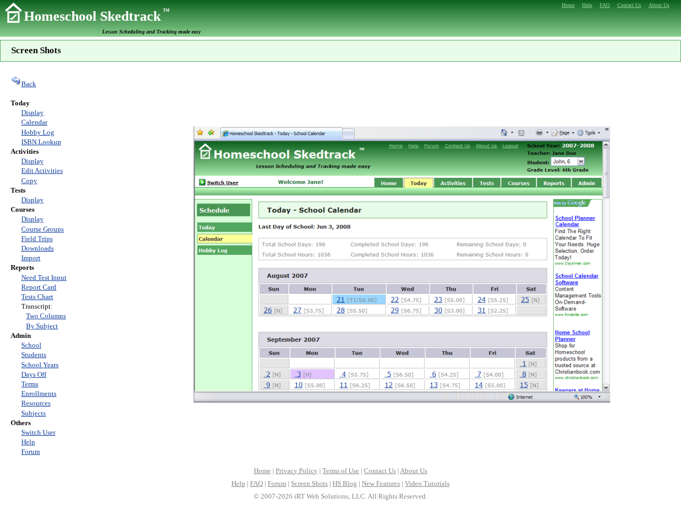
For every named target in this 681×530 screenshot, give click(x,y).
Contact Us (380, 471)
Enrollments (38, 393)
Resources (36, 403)
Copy (29, 181)
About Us (413, 471)
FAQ (256, 483)
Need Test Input (44, 277)
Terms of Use (340, 471)
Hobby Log (37, 132)
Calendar (34, 122)
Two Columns (46, 316)
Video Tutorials (427, 483)
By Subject (42, 326)
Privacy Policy (297, 471)
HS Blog (345, 483)
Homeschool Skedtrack (97, 16)
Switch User (38, 432)
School (31, 345)
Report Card (38, 287)
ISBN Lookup (41, 142)
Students (33, 355)
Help (28, 442)
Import (30, 258)
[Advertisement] (401, 93)
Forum (30, 452)
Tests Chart (37, 297)
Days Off (33, 374)
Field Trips (37, 239)
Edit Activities (42, 171)
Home (262, 471)
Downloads (37, 248)
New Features (381, 483)
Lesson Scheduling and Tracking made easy (151, 32)
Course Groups (42, 229)
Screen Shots (309, 483)
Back (28, 84)
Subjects (33, 413)
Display (32, 113)
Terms (29, 384)
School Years (40, 365)
